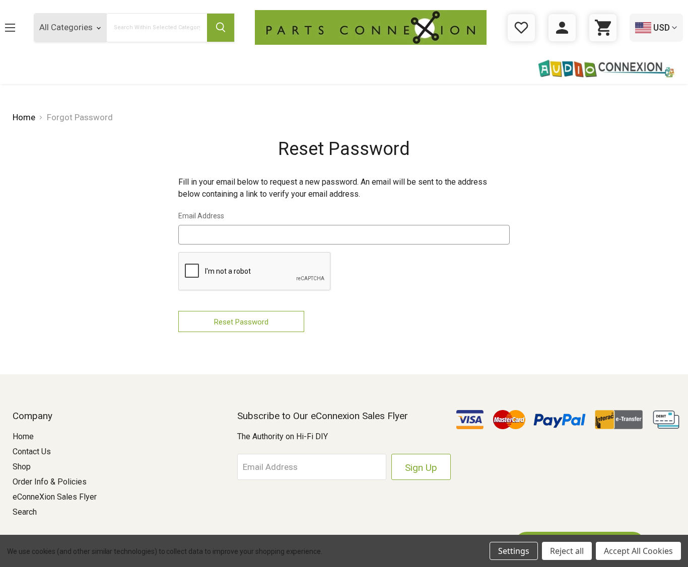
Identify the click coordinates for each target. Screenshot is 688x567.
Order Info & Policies (50, 482)
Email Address (201, 216)
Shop (22, 466)
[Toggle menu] (18, 27)
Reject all (567, 550)
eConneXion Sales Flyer (55, 497)
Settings (513, 550)
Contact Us (32, 451)
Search (25, 512)
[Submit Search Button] (220, 28)
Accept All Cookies (638, 550)
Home (23, 436)
